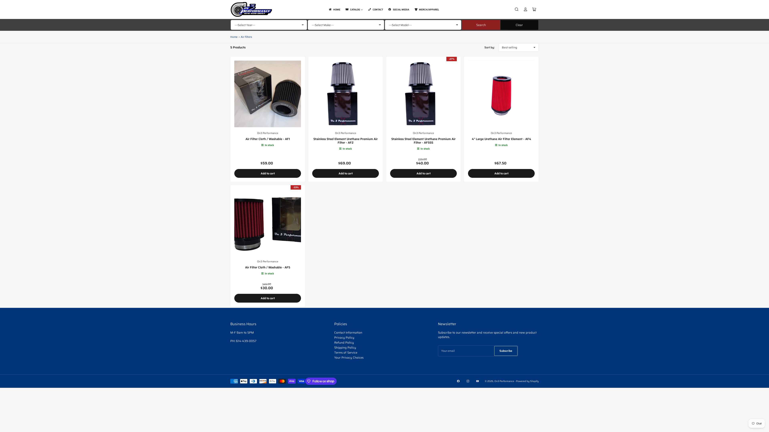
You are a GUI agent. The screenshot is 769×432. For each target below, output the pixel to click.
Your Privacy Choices (348, 357)
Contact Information (348, 332)
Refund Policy (344, 342)
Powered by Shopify (527, 381)
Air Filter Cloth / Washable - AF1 (268, 139)
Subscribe (505, 351)
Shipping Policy (345, 347)
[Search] (516, 9)
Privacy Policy (344, 337)
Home (234, 37)
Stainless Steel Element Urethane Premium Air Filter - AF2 (345, 141)
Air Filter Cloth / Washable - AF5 (267, 267)
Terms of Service (345, 352)
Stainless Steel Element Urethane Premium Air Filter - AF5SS (423, 141)
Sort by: (489, 47)
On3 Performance (267, 133)
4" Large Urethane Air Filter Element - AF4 (501, 139)
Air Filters (246, 37)
